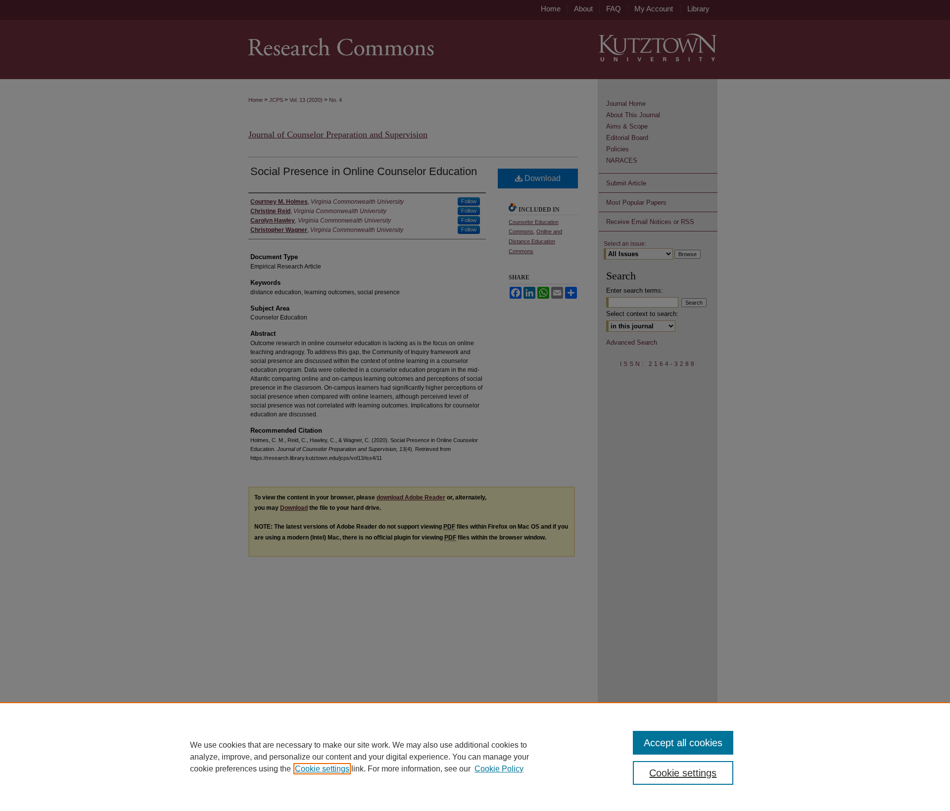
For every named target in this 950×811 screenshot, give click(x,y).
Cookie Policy (499, 769)
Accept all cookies (683, 742)
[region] (475, 756)
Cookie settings (322, 769)
